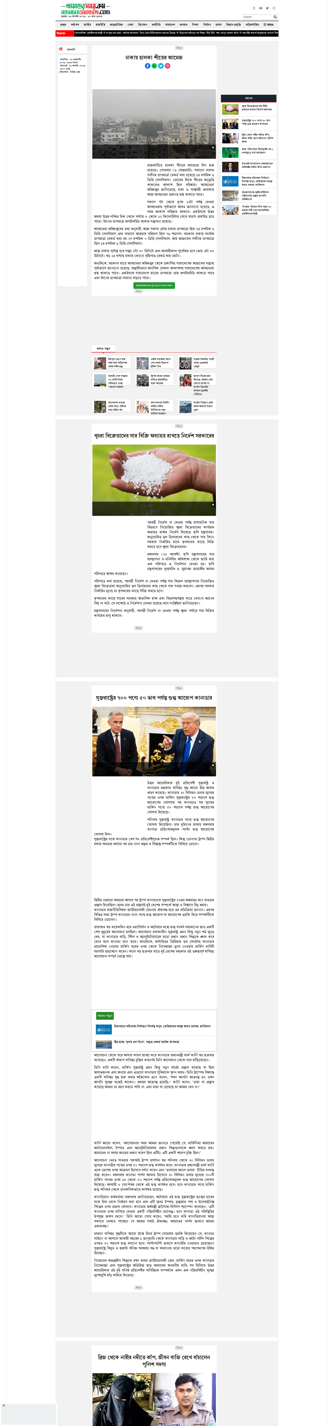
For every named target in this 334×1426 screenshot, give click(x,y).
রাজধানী (71, 49)
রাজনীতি (100, 25)
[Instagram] (274, 10)
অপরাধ (183, 25)
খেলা (130, 25)
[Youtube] (261, 10)
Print (179, 48)
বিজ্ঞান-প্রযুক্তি (233, 25)
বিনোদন (142, 25)
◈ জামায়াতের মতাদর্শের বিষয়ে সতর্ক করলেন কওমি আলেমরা (263, 33)
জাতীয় (87, 25)
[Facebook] (254, 10)
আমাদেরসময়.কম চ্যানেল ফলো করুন (154, 285)
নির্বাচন (207, 25)
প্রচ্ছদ (63, 25)
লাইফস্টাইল (252, 25)
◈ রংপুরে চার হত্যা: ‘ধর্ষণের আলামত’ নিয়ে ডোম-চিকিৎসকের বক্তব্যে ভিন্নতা (80, 33)
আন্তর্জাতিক (116, 25)
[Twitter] (267, 10)
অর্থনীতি (156, 25)
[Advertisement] (178, 11)
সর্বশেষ (75, 25)
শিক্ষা (195, 25)
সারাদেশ (170, 25)
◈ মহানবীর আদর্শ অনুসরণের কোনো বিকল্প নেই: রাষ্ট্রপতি (207, 33)
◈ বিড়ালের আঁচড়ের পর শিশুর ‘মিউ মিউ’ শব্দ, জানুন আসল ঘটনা (148, 33)
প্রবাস (218, 25)
